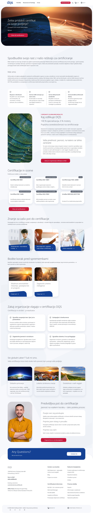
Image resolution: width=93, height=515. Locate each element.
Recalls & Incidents (72, 475)
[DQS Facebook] (15, 510)
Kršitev (69, 480)
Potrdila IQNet (51, 492)
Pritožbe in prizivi (71, 477)
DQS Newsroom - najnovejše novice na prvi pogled (55, 471)
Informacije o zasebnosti (73, 490)
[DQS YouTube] (25, 510)
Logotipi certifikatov (53, 495)
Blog (49, 475)
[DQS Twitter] (10, 510)
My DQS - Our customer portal (55, 487)
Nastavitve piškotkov (72, 497)
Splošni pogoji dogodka (73, 495)
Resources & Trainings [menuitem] (29, 2)
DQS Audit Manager (53, 490)
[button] (77, 3)
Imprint (69, 487)
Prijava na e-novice (52, 477)
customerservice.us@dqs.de (15, 485)
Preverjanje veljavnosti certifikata (56, 498)
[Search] (72, 3)
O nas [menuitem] (38, 2)
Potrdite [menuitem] (18, 2)
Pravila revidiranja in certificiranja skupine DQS (76, 471)
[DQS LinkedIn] (20, 510)
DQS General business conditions (76, 492)
